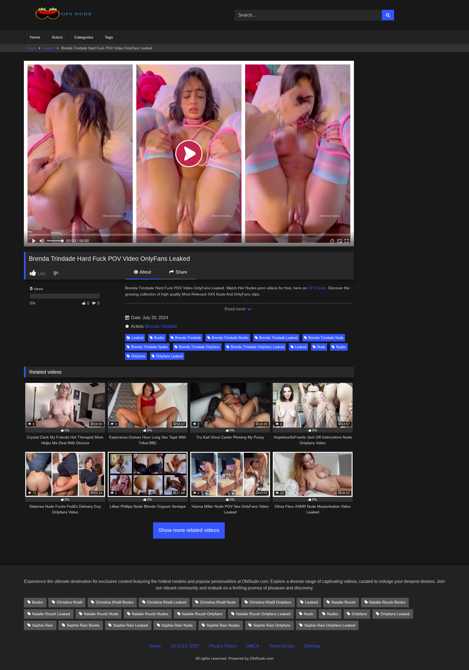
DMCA (252, 646)
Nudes (341, 347)
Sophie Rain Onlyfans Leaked (329, 625)
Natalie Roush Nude (101, 614)
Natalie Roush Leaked (51, 614)
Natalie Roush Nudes (150, 614)
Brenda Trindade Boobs (230, 338)
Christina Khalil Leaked (166, 602)
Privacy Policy (222, 646)
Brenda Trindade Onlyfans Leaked (257, 347)
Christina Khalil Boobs (114, 602)
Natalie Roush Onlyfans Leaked (263, 614)
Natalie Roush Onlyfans (202, 614)
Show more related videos (189, 530)
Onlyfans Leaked (169, 356)
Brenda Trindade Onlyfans (199, 347)
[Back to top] (452, 654)
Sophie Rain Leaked (130, 625)
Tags (109, 37)
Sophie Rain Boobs (83, 625)
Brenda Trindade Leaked (278, 338)
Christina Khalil (69, 602)
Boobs (159, 338)
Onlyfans (138, 356)
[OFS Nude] (64, 15)
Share (181, 272)
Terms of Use (281, 646)
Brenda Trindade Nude (325, 338)
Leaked (49, 48)
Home (35, 37)
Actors (57, 37)
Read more (235, 309)
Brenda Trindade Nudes (149, 347)
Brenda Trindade (161, 326)
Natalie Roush (343, 602)
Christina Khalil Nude (218, 602)
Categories (83, 37)
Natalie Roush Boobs (387, 602)
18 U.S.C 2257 (185, 646)
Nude (321, 347)
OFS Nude (317, 288)
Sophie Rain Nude (177, 625)
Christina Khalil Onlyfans (270, 602)
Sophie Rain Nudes (223, 625)
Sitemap (312, 646)
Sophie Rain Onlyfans (271, 625)
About (145, 272)
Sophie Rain (42, 625)
